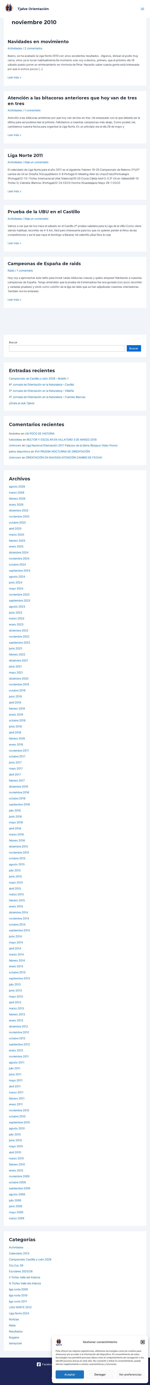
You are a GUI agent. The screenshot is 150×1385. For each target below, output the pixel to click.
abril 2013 (15, 1002)
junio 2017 (15, 762)
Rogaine (14, 1337)
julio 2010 (15, 1134)
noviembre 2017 (19, 750)
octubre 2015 (17, 858)
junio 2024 (15, 582)
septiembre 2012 (19, 1044)
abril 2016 (15, 828)
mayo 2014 (16, 942)
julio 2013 (15, 984)
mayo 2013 (16, 996)
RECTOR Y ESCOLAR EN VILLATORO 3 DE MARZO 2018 (62, 439)
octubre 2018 (17, 720)
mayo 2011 (15, 1080)
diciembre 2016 (18, 786)
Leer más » (14, 78)
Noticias (14, 1319)
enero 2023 (16, 624)
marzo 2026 (16, 492)
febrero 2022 (17, 654)
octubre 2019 (17, 690)
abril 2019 (15, 702)
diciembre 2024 (18, 552)
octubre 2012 (17, 1038)
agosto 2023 (17, 606)
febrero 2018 (17, 738)
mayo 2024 (16, 588)
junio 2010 (15, 1140)
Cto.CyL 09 (16, 1265)
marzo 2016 (16, 834)
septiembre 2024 (19, 570)
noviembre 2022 (19, 636)
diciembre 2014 (18, 912)
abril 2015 (15, 888)
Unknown (15, 445)
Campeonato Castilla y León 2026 (30, 1259)
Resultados (16, 1331)
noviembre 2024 (19, 558)
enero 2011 (16, 1104)
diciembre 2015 (18, 846)
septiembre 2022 (19, 642)
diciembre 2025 (18, 510)
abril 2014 (15, 948)
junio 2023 (15, 612)
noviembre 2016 (19, 792)
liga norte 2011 (18, 1301)
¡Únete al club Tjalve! (21, 403)
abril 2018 (15, 732)
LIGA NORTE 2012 (20, 1307)
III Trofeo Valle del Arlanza (25, 1283)
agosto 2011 (16, 1062)
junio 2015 (15, 876)
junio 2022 (15, 648)
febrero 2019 (17, 708)
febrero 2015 (17, 900)
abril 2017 (15, 774)
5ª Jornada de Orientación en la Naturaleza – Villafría (41, 390)
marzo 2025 (16, 534)
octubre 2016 (17, 798)
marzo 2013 (16, 1008)
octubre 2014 (17, 924)
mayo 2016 (16, 822)
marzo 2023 (16, 618)
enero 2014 (16, 966)
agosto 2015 (17, 864)
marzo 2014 (16, 954)
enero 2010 (16, 1170)
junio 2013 (15, 990)
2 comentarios (33, 48)
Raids (11, 270)
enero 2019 (16, 714)
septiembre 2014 (19, 930)
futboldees (15, 439)
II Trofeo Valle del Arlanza (24, 1277)
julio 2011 (14, 1068)
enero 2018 (16, 744)
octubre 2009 (17, 1182)
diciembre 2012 (18, 1026)
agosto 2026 (17, 486)
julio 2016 (15, 810)
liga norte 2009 (18, 1289)
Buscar (13, 342)
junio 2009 (15, 1206)
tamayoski (15, 1343)
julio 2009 (15, 1200)
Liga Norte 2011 (25, 155)
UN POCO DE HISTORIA (40, 433)
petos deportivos (19, 451)
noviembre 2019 (19, 684)
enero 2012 (16, 1050)
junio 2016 (15, 816)
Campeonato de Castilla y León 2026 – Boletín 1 (38, 378)
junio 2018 (15, 726)
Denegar (100, 1374)
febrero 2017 (17, 780)
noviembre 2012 (19, 1032)
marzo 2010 (16, 1158)
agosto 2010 (17, 1128)
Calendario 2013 (19, 1253)
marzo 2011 (16, 1092)
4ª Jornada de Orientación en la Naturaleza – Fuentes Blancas (47, 397)
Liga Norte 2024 (19, 1313)
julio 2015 (15, 870)
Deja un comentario (36, 162)
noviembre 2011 (19, 1056)
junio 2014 (15, 936)
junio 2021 (15, 666)
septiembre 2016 (19, 804)
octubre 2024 (17, 564)
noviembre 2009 (19, 1176)
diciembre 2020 (18, 678)
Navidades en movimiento (38, 41)
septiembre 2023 (19, 600)
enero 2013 (16, 1020)
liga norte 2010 (18, 1295)
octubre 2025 (17, 522)
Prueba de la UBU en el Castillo (44, 211)
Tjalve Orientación (33, 9)
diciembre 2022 (18, 630)
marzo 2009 (16, 1218)
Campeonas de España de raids (44, 263)
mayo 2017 (16, 768)
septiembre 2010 (19, 1122)
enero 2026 (16, 504)
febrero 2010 (17, 1164)
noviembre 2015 (19, 852)
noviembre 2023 (19, 594)
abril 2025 (15, 528)
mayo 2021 (16, 672)
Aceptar (69, 1374)
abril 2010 (15, 1152)
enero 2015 (16, 906)
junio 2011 (15, 1074)
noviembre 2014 (19, 918)
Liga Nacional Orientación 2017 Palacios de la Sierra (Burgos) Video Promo (72, 445)
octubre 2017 (17, 756)
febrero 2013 (17, 1014)
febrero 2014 (17, 960)
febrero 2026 (17, 498)
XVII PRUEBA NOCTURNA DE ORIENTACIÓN (62, 451)
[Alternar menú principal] (142, 9)
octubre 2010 (17, 1116)
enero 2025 (16, 546)
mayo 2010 (16, 1146)
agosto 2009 (17, 1194)
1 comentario (33, 110)
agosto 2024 (17, 576)
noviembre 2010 (19, 1110)
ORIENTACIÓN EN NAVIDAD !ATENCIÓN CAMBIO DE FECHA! (64, 457)
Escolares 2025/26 (21, 1271)
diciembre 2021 (18, 660)
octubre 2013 (17, 972)
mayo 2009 (16, 1212)
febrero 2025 (17, 540)
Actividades (15, 48)
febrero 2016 (17, 840)
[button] (143, 1342)
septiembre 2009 (19, 1188)
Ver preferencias (130, 1374)
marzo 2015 (16, 894)
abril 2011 (15, 1086)
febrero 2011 (17, 1098)
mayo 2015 (16, 882)
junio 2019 (15, 696)
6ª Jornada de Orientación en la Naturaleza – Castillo (41, 384)
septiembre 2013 (19, 978)
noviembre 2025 (19, 516)
